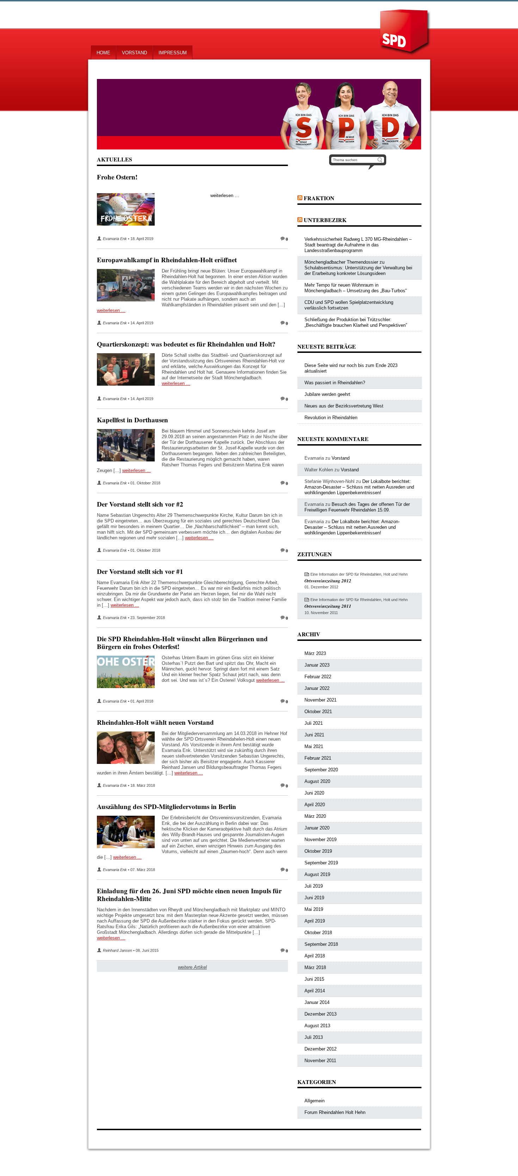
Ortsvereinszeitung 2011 (327, 606)
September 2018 (321, 944)
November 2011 (320, 1060)
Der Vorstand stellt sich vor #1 (140, 571)
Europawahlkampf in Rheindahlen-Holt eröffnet (167, 259)
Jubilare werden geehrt (327, 394)
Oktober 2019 (318, 851)
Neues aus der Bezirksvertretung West (343, 406)
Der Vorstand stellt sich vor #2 (140, 504)
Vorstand (134, 52)
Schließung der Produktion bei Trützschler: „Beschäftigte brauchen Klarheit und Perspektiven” (355, 322)
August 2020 (317, 781)
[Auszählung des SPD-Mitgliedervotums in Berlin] (129, 833)
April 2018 (314, 955)
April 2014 (314, 990)
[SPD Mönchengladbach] (259, 114)
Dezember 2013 (320, 1014)
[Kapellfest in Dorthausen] (129, 446)
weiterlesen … (224, 195)
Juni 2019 (314, 897)
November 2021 (320, 700)
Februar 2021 (317, 758)
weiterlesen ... (111, 310)
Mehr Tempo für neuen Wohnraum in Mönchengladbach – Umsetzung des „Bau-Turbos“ (355, 287)
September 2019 (321, 862)
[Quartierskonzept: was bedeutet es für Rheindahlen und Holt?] (129, 371)
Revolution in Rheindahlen (330, 417)
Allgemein (314, 1100)
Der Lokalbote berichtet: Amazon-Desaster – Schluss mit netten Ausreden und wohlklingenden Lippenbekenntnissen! (359, 487)
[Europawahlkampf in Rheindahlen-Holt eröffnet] (129, 286)
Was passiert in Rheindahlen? (334, 382)
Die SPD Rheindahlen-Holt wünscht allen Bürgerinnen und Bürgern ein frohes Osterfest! (182, 642)
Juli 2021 (313, 723)
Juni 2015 (314, 979)
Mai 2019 (313, 909)
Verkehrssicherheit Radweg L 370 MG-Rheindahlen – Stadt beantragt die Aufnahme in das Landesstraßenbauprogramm (358, 245)
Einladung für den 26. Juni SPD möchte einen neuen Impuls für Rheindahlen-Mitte (189, 894)
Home (103, 52)
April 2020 (314, 804)
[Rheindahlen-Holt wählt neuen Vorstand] (129, 749)
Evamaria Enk (115, 239)
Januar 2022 (316, 688)
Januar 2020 (316, 828)
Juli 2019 (313, 886)
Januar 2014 (316, 1002)
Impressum (173, 52)
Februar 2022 (317, 676)
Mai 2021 (313, 746)
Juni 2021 (314, 734)
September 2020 (321, 769)
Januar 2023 (316, 665)
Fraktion (319, 198)
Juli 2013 (313, 1037)
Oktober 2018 (318, 932)
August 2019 (317, 874)
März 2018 (315, 967)
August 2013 (317, 1025)
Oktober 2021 (318, 711)
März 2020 (315, 816)
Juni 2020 (314, 793)
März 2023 (315, 653)
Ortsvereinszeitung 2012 (327, 580)
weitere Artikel (192, 967)
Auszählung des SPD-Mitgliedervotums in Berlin (166, 806)
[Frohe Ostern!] (129, 210)
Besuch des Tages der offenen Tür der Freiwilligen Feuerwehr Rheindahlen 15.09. (357, 507)
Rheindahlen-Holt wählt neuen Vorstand (155, 722)
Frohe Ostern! (117, 177)
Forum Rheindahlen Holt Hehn (334, 1112)
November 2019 (320, 839)
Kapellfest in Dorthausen (132, 419)
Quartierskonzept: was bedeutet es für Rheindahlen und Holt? (186, 344)
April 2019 (314, 921)
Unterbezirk (325, 220)
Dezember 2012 (320, 1049)
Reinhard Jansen (117, 950)
